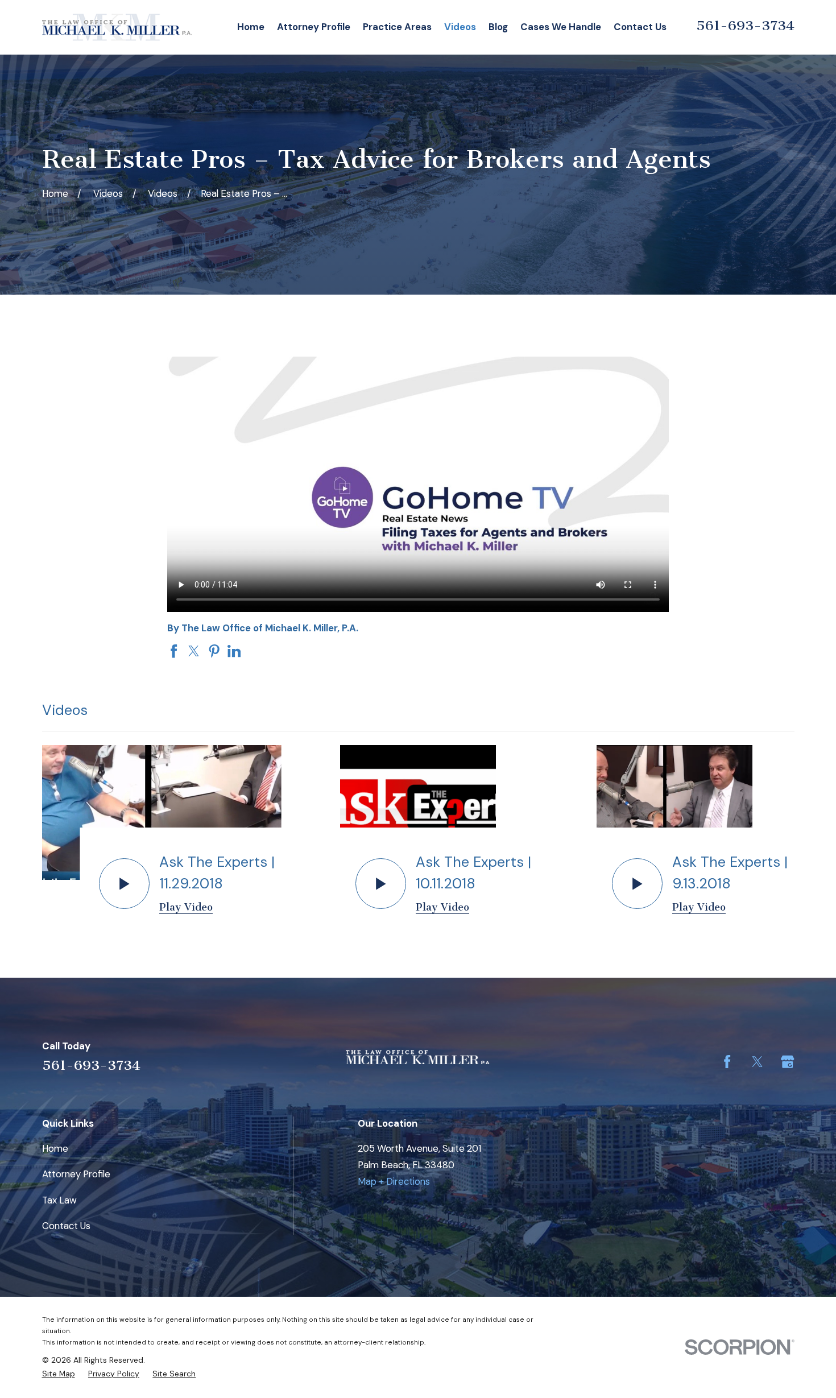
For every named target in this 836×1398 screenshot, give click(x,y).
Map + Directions (394, 1181)
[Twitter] (757, 1061)
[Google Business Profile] (787, 1061)
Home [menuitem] (250, 26)
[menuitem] (58, 1373)
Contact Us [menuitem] (640, 26)
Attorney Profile (76, 1174)
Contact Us (66, 1225)
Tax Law (59, 1200)
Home (55, 1148)
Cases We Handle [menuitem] (560, 26)
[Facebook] (727, 1061)
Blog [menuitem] (498, 26)
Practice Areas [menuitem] (397, 26)
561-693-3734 (745, 26)
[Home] (117, 27)
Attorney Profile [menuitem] (313, 26)
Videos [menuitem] (460, 26)
